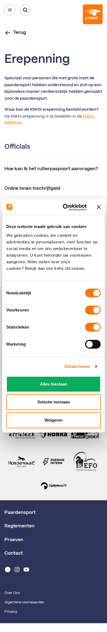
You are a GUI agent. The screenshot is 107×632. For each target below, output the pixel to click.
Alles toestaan (53, 384)
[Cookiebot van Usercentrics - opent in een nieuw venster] (65, 207)
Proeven (13, 540)
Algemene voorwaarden (24, 602)
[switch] (93, 310)
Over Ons (12, 593)
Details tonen (77, 366)
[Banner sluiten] (99, 207)
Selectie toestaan (53, 402)
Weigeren (53, 420)
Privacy (10, 612)
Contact (13, 553)
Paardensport (20, 512)
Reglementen (19, 526)
